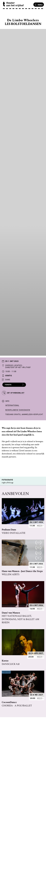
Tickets (8, 385)
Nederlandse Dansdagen (17, 410)
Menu (40, 5)
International (12, 405)
